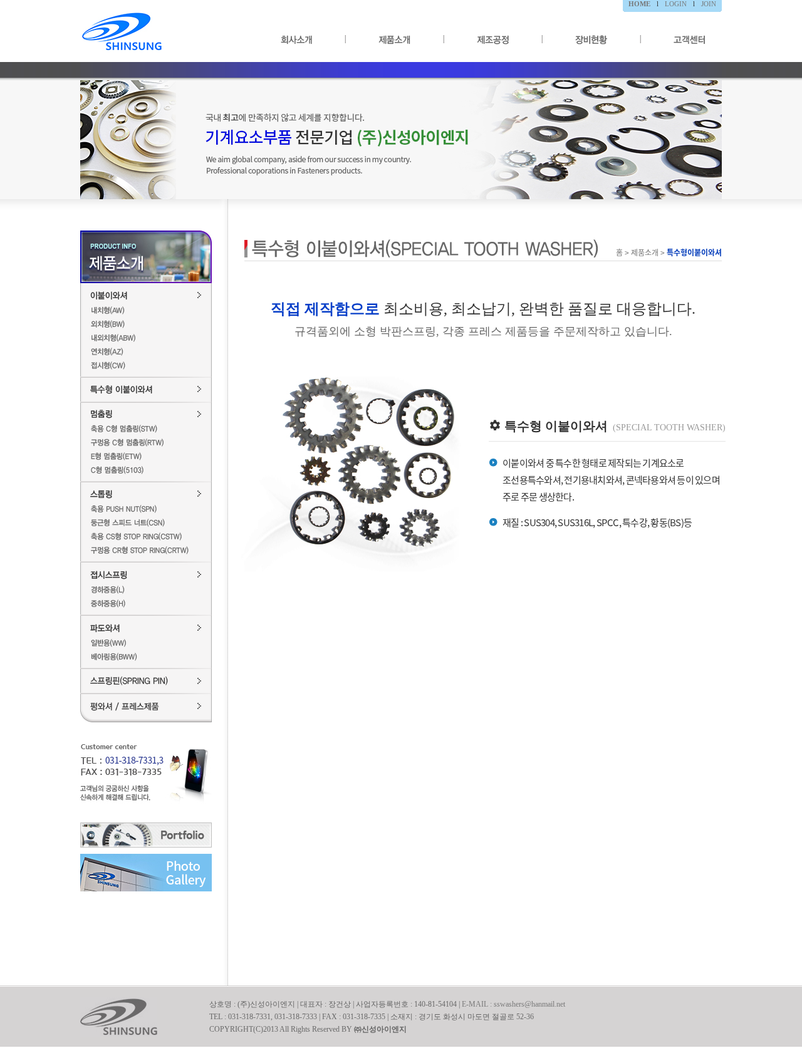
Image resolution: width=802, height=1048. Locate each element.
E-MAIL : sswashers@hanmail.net (513, 1004)
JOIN (708, 4)
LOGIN (676, 4)
